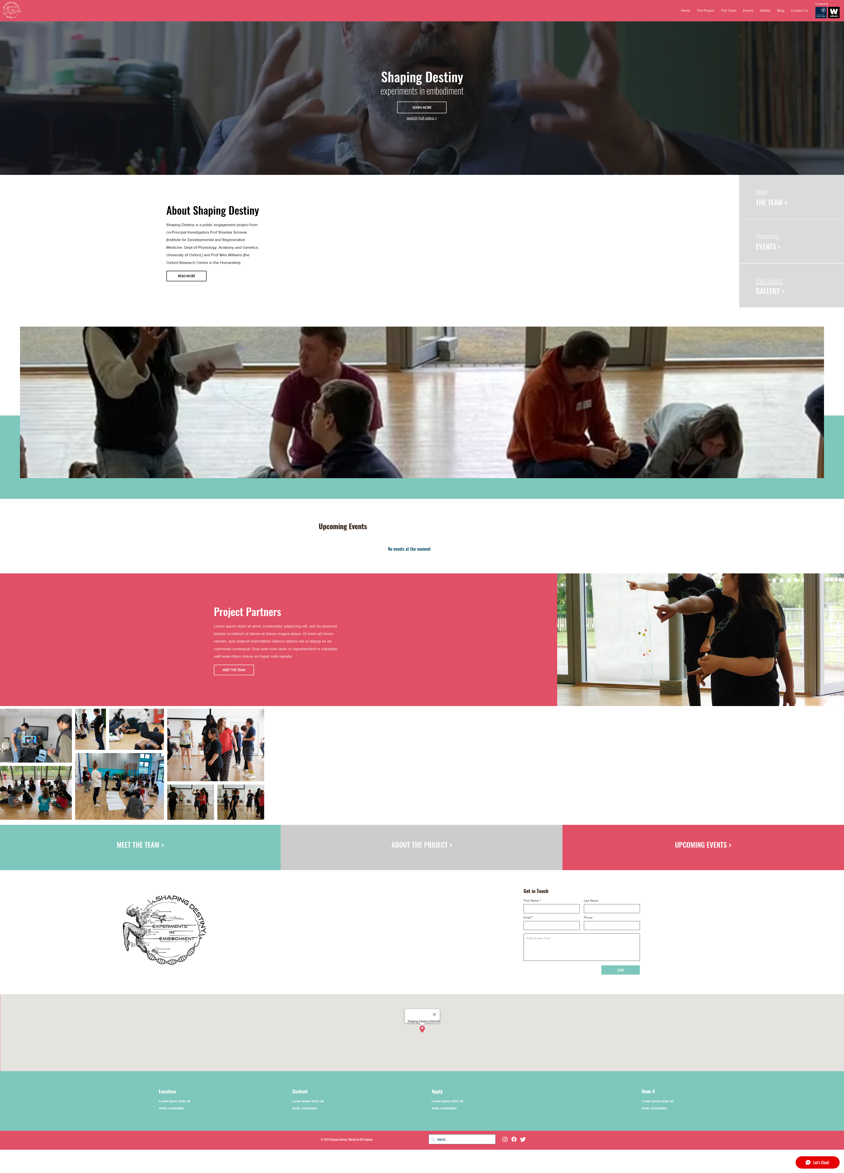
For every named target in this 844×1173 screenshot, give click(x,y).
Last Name (591, 900)
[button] (748, 10)
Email (527, 917)
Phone (588, 917)
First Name (531, 900)
